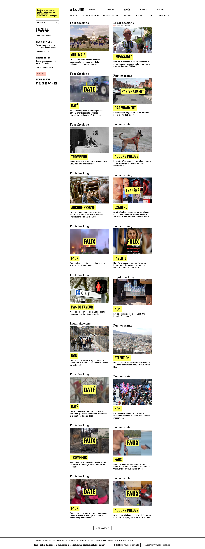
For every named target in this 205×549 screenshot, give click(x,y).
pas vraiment (125, 107)
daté (74, 105)
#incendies (92, 9)
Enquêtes (126, 15)
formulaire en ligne (123, 541)
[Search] (57, 23)
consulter (41, 52)
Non (118, 309)
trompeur (79, 457)
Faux (118, 459)
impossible (123, 56)
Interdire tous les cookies (126, 545)
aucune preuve (126, 156)
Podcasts (164, 15)
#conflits (143, 9)
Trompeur (79, 156)
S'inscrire (41, 74)
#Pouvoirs (110, 9)
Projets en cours (44, 36)
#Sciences (160, 9)
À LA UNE (77, 10)
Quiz (152, 15)
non (118, 408)
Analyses (74, 15)
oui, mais (78, 54)
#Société (127, 9)
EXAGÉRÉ (121, 207)
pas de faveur (82, 307)
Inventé (120, 258)
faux (74, 258)
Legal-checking (91, 15)
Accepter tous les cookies (157, 545)
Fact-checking (110, 15)
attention (122, 357)
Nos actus (141, 15)
